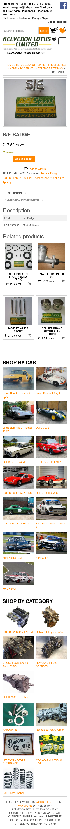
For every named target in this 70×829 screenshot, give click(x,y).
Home (9, 64)
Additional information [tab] (22, 199)
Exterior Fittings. (50, 68)
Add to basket (23, 159)
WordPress (44, 802)
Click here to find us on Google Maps (25, 18)
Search (44, 30)
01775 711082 (42, 3)
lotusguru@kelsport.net (24, 7)
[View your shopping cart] (53, 32)
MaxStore (25, 805)
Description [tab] (13, 193)
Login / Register (57, 21)
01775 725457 (19, 3)
